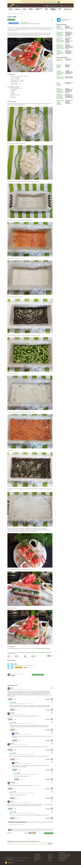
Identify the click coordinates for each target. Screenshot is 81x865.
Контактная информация (63, 857)
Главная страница (37, 854)
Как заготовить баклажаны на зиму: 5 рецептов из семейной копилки (69, 34)
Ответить (10, 699)
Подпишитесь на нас (40, 648)
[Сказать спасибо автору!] (51, 699)
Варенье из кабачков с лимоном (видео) (69, 27)
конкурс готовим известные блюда (25, 652)
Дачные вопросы (37, 858)
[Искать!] (44, 5)
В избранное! (12, 19)
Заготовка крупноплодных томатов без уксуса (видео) (68, 52)
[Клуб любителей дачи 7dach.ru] (11, 5)
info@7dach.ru (10, 859)
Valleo (12, 801)
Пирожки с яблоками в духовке (67, 65)
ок (58, 2)
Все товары (50, 854)
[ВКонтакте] (48, 656)
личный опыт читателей (35, 652)
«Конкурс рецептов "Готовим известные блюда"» (30, 23)
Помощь (35, 860)
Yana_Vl (12, 743)
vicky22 (14, 702)
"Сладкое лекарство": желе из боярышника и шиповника (69, 72)
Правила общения (62, 852)
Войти (71, 6)
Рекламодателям (62, 860)
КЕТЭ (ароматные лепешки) (69, 83)
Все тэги (49, 860)
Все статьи (50, 858)
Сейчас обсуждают (37, 857)
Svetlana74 (13, 675)
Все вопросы (50, 857)
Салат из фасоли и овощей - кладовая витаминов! (69, 102)
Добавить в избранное (38, 674)
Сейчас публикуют (37, 855)
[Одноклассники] (49, 656)
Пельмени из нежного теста (68, 59)
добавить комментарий (48, 833)
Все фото (50, 855)
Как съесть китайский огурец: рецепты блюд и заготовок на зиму (69, 46)
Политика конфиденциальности (64, 855)
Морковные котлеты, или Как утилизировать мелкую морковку (69, 96)
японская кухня (47, 652)
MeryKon (12, 712)
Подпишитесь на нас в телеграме (67, 20)
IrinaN (12, 688)
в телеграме (47, 648)
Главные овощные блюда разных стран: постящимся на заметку (69, 90)
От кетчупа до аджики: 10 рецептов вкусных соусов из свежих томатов (68, 40)
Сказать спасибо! (18, 667)
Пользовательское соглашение (64, 854)
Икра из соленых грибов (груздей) (69, 77)
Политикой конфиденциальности (50, 2)
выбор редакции (41, 652)
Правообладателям (62, 858)
